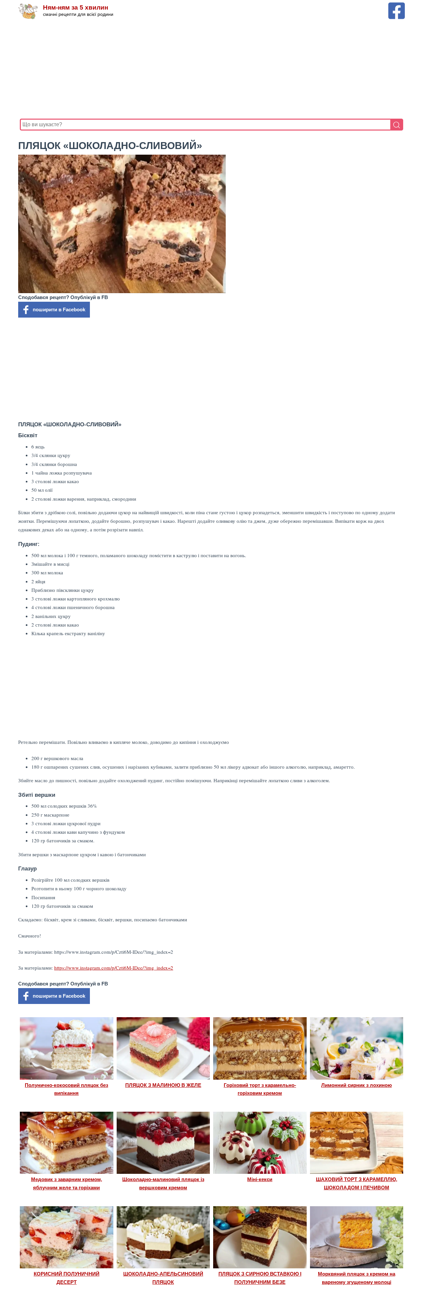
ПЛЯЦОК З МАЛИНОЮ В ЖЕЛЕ (163, 1085)
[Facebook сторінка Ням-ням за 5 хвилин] (396, 5)
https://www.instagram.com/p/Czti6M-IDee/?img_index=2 (113, 967)
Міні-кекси (259, 1179)
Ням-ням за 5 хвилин (75, 7)
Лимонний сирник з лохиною (356, 1085)
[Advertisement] (211, 69)
